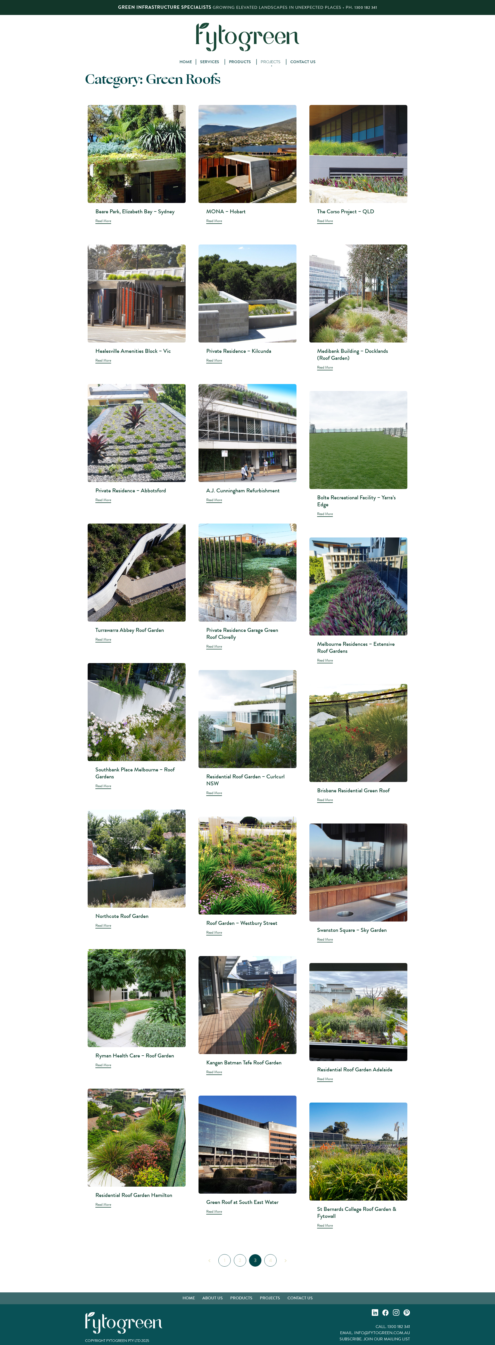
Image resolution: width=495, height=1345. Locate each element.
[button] (103, 221)
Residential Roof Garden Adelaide (354, 1069)
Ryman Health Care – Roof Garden (134, 1055)
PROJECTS (270, 62)
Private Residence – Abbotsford (130, 490)
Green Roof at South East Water (242, 1202)
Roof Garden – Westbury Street (241, 923)
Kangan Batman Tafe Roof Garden (244, 1062)
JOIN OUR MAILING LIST (387, 1339)
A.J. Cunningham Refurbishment (243, 490)
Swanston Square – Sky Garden (352, 930)
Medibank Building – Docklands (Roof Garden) (352, 354)
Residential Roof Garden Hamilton (133, 1195)
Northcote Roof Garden (121, 916)
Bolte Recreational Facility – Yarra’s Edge (356, 500)
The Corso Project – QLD (345, 211)
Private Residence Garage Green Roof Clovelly (242, 633)
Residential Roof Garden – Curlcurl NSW (245, 779)
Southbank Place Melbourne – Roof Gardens (135, 772)
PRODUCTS (240, 62)
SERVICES (209, 62)
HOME (185, 62)
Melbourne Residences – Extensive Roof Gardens (356, 647)
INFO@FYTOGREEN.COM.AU (382, 1333)
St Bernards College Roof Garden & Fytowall (356, 1212)
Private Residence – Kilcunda (238, 351)
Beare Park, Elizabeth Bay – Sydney (135, 211)
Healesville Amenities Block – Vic (133, 351)
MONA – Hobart (226, 211)
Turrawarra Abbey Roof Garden (129, 630)
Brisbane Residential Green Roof (353, 790)
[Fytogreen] (247, 37)
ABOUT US (212, 1298)
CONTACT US (303, 62)
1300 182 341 (365, 7)
